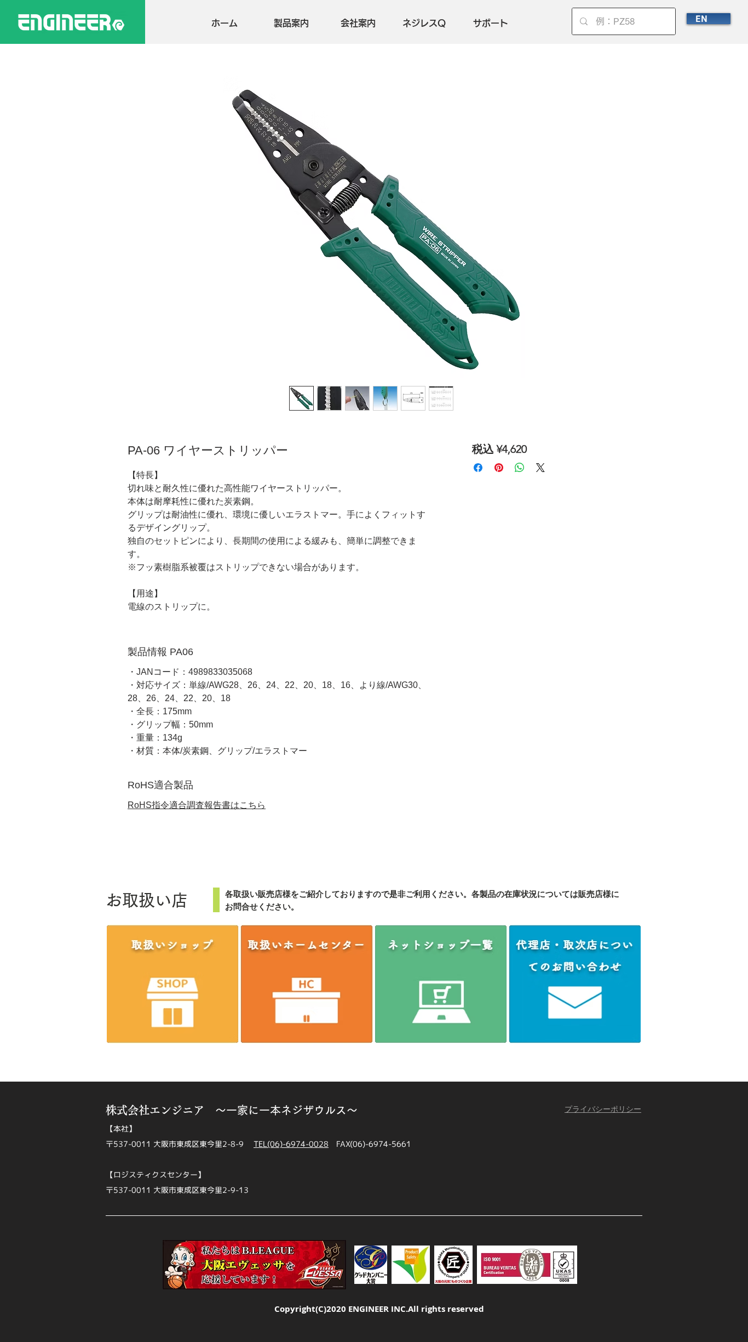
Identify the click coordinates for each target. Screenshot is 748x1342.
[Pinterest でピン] (498, 467)
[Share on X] (540, 467)
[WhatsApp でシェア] (519, 467)
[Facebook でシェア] (478, 467)
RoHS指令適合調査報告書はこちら (197, 805)
